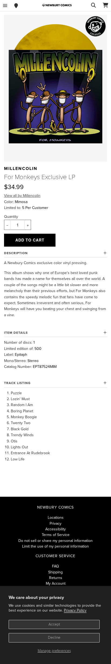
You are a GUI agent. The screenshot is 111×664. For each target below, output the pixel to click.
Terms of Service (56, 534)
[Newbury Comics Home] (57, 5)
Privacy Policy (75, 610)
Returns (55, 578)
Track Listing (17, 383)
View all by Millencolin (22, 195)
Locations (56, 517)
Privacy (55, 523)
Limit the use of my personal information (55, 546)
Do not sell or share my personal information (55, 540)
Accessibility (55, 529)
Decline (54, 637)
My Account (55, 583)
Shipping (55, 572)
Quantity (11, 216)
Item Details (16, 333)
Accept (54, 624)
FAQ (55, 566)
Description (16, 253)
